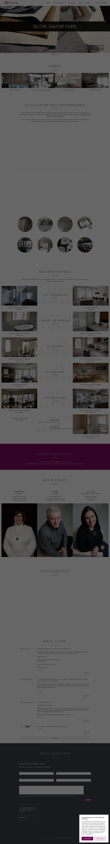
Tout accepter (87, 838)
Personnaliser (100, 838)
